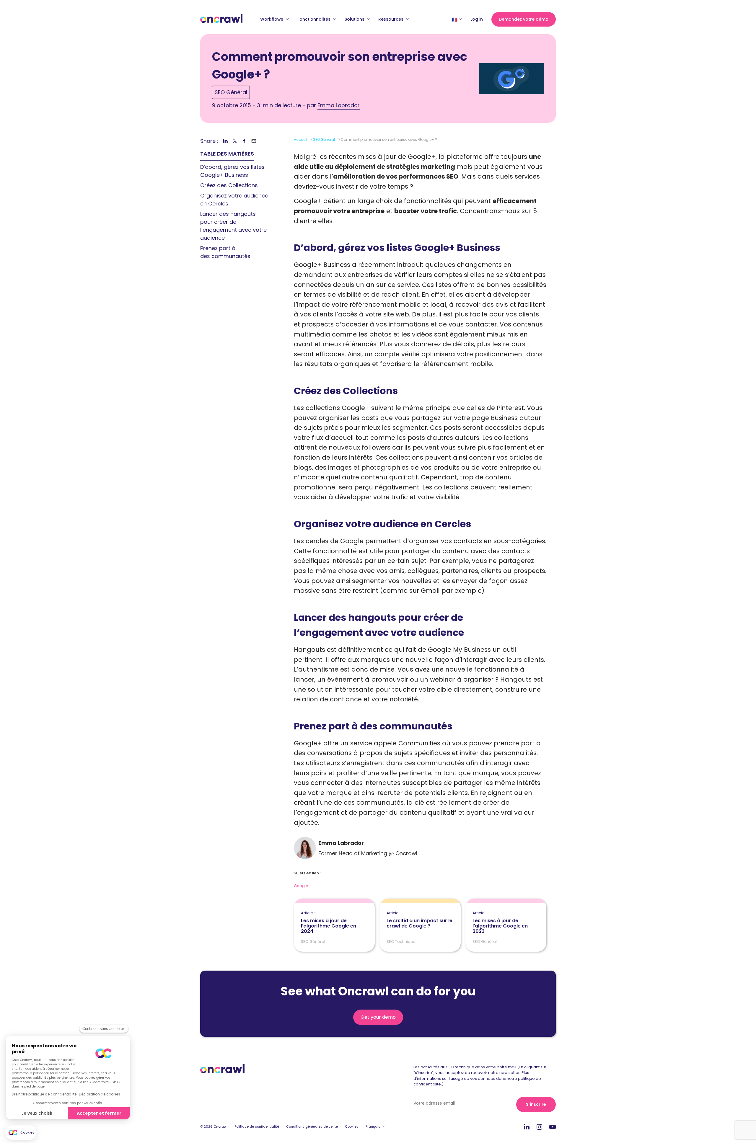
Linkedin (526, 1126)
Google (301, 886)
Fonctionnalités (314, 19)
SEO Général (231, 92)
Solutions (355, 19)
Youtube (552, 1126)
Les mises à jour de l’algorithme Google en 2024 (328, 922)
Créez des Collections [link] (229, 185)
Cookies (352, 1126)
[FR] (454, 19)
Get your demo (378, 1017)
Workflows (272, 19)
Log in (476, 19)
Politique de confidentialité (256, 1126)
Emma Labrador (338, 105)
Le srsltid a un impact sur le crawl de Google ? (419, 919)
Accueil (300, 139)
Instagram (539, 1126)
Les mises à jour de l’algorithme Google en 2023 (500, 922)
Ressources (391, 19)
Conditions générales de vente (312, 1126)
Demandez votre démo (523, 19)
